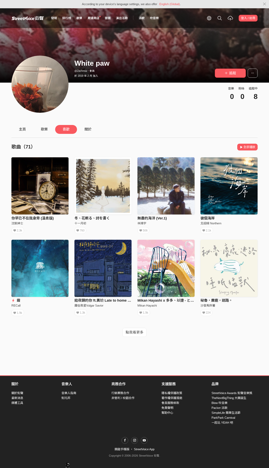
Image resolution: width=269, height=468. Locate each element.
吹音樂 (154, 18)
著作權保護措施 (171, 398)
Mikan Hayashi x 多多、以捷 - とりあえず (171, 300)
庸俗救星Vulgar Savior (88, 305)
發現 (54, 18)
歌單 (79, 18)
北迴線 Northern (210, 223)
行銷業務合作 (120, 393)
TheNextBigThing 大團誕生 (228, 398)
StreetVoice (27, 18)
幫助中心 (167, 412)
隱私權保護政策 (171, 393)
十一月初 (80, 223)
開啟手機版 (122, 449)
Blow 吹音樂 (219, 403)
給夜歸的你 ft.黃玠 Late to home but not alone (112, 300)
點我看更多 (134, 332)
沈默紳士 (17, 223)
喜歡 (66, 129)
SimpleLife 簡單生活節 (225, 412)
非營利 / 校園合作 (122, 398)
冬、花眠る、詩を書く (92, 218)
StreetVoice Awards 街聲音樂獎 (231, 393)
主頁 (22, 129)
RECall (15, 305)
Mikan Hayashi (147, 305)
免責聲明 (167, 407)
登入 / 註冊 (248, 18)
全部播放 (249, 147)
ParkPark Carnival (223, 417)
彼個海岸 (207, 218)
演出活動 (122, 18)
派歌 (142, 18)
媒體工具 (17, 403)
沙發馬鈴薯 (207, 305)
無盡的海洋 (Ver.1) (152, 218)
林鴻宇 (141, 223)
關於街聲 (17, 393)
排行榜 (66, 18)
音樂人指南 (68, 393)
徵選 (108, 18)
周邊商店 (93, 18)
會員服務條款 (170, 403)
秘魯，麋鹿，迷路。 (216, 300)
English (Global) (169, 4)
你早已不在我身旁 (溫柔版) (32, 218)
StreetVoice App (144, 449)
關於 (88, 129)
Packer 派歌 (219, 407)
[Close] (264, 4)
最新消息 (17, 398)
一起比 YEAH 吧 (222, 422)
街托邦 (65, 398)
